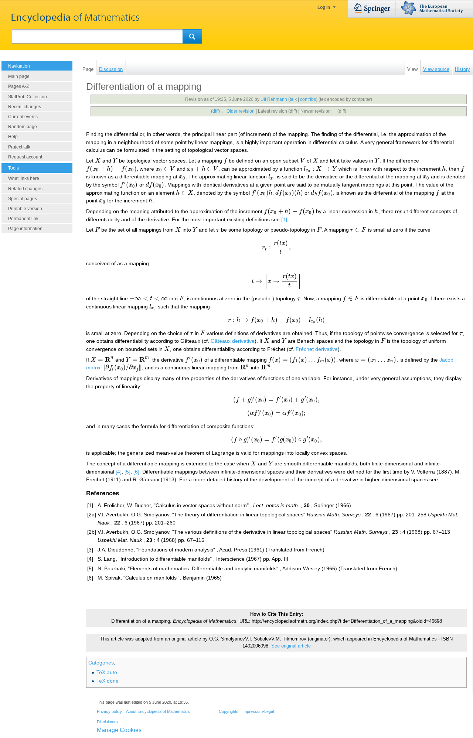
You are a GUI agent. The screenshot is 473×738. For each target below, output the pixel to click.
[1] (284, 219)
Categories (101, 663)
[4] (119, 472)
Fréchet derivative (317, 349)
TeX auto (106, 672)
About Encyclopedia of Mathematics (158, 711)
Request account (25, 157)
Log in (323, 7)
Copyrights (228, 711)
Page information (25, 228)
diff (215, 111)
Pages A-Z (18, 86)
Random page (22, 126)
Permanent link (23, 218)
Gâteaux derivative (233, 341)
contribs (308, 99)
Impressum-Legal (258, 711)
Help (13, 136)
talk (293, 99)
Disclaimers (107, 722)
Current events (23, 116)
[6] (136, 472)
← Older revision (238, 111)
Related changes (25, 188)
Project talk (19, 147)
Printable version (25, 208)
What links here (23, 178)
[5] (127, 472)
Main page (19, 76)
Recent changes (24, 106)
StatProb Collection (27, 96)
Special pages (22, 198)
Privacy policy (109, 711)
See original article (291, 646)
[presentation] (98, 161)
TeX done (107, 681)
